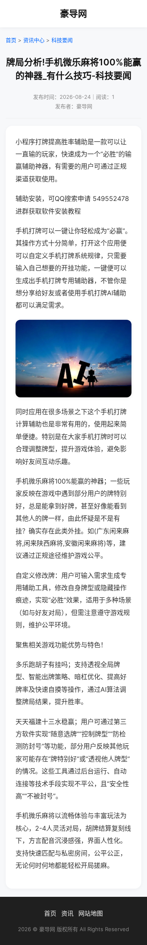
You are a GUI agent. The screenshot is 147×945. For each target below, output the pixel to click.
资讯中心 (34, 40)
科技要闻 (62, 40)
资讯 (67, 913)
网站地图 (90, 913)
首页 (11, 40)
